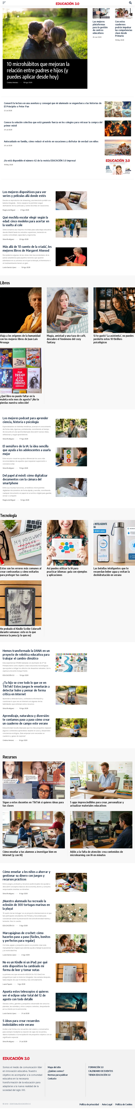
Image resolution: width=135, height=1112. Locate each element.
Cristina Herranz (12, 82)
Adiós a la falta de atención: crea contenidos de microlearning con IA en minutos (96, 853)
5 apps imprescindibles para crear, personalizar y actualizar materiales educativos (97, 804)
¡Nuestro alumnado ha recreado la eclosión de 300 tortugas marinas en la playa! (26, 904)
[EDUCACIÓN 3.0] (67, 2)
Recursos (10, 756)
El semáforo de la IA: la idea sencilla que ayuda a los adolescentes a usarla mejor (27, 450)
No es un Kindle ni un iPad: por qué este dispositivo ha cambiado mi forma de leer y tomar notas (25, 966)
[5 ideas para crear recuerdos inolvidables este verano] (71, 1030)
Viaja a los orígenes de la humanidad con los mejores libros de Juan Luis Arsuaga (20, 339)
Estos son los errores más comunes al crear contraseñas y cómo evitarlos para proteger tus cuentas (20, 571)
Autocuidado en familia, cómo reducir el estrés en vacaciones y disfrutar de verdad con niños (51, 141)
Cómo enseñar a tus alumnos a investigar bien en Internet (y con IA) (30, 853)
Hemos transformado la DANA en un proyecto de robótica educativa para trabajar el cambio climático (26, 654)
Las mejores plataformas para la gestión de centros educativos (100, 27)
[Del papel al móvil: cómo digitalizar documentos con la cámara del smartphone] (71, 487)
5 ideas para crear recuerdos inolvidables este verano (21, 1022)
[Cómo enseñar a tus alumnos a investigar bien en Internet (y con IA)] (34, 829)
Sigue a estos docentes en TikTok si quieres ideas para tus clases (33, 804)
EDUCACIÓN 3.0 (8, 675)
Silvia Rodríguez (8, 239)
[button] (5, 3)
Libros (5, 282)
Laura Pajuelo (7, 984)
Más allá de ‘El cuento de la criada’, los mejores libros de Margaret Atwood (27, 248)
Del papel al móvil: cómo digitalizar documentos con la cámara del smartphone (25, 479)
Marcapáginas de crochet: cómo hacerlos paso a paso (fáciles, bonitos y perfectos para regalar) (26, 936)
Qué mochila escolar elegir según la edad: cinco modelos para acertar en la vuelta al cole (26, 221)
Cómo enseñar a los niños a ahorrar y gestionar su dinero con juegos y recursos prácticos (26, 875)
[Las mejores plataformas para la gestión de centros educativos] (101, 13)
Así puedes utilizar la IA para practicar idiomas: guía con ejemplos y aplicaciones (67, 571)
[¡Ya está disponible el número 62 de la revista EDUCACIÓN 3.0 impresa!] (118, 167)
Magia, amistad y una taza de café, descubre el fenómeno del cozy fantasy (66, 339)
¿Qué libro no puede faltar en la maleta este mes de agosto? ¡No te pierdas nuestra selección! (19, 399)
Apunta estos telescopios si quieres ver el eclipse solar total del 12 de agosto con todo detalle (25, 995)
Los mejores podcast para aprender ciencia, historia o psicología (25, 420)
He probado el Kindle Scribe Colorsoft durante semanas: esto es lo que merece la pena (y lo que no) (20, 632)
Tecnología (8, 515)
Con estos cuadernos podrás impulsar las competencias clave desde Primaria (123, 28)
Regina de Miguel (9, 210)
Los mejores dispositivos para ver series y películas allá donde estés (24, 194)
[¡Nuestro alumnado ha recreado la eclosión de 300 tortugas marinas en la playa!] (71, 913)
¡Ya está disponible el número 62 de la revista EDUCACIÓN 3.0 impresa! (40, 160)
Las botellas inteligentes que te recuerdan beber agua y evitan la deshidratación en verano (111, 571)
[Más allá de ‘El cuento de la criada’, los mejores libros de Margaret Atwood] (71, 256)
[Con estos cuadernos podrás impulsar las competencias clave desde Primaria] (123, 13)
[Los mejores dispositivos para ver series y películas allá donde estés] (71, 200)
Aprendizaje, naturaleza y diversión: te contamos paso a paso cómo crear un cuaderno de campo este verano (26, 719)
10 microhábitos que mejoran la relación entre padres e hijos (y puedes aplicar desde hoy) (38, 70)
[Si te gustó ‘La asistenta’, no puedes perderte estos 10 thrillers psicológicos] (114, 310)
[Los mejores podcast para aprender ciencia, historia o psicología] (71, 428)
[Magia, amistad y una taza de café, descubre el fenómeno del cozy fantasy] (67, 310)
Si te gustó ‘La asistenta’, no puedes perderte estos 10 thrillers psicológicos (113, 339)
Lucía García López (9, 267)
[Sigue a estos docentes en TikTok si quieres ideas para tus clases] (34, 780)
